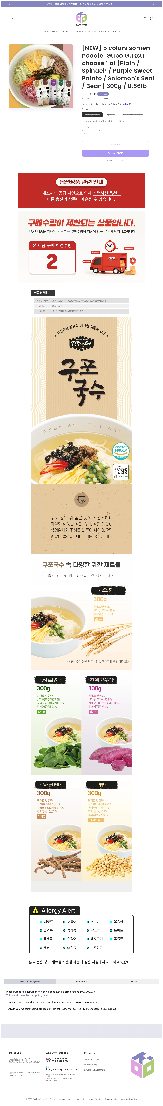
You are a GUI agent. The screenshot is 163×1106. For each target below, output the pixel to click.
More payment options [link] (115, 160)
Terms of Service (91, 1059)
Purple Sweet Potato (134, 115)
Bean (123, 122)
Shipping (85, 98)
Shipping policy (111, 1099)
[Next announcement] (154, 4)
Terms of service (95, 1099)
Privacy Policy (90, 1065)
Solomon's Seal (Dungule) (100, 122)
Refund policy (65, 1099)
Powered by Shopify (48, 1099)
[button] (12, 18)
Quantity (85, 128)
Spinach (112, 115)
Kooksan (36, 1099)
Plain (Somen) (94, 115)
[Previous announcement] (9, 4)
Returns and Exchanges (94, 1070)
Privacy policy (80, 1099)
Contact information (129, 1099)
